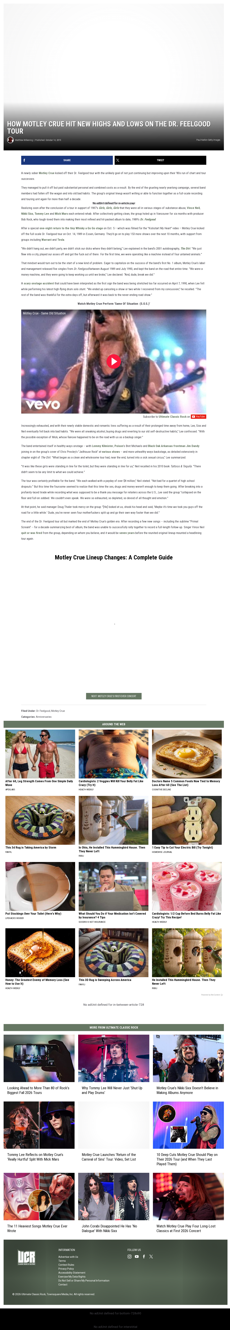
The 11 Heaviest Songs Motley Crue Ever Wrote (37, 1228)
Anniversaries (44, 716)
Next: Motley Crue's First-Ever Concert (113, 696)
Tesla (60, 239)
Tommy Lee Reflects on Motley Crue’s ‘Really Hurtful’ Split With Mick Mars (35, 1156)
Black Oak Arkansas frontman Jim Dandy (173, 446)
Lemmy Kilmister (102, 446)
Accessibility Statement (71, 1272)
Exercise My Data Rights (72, 1276)
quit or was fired (31, 533)
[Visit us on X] (152, 1256)
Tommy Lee (41, 213)
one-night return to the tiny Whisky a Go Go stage (71, 228)
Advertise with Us (68, 1256)
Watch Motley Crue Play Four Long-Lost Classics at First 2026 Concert (186, 1228)
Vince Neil (193, 208)
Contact (62, 1284)
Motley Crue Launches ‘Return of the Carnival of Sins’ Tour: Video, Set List (109, 1156)
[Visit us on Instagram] (131, 1256)
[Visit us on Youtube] (138, 1256)
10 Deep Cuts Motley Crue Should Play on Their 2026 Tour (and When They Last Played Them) (187, 1159)
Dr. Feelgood (43, 710)
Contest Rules (66, 1264)
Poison (118, 446)
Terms (62, 1260)
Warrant (47, 239)
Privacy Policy (66, 1268)
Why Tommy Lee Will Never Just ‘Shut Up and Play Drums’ (112, 1090)
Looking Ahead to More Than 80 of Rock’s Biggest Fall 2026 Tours (38, 1090)
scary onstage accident (39, 283)
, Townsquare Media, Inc (59, 1294)
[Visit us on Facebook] (145, 1256)
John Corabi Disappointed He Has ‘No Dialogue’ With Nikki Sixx (109, 1228)
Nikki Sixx (27, 213)
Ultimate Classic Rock (173, 416)
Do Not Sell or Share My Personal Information (83, 1280)
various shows (111, 451)
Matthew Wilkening (24, 140)
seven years (127, 533)
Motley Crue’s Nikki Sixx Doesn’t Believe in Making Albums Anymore (187, 1090)
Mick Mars (61, 213)
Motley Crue (46, 173)
